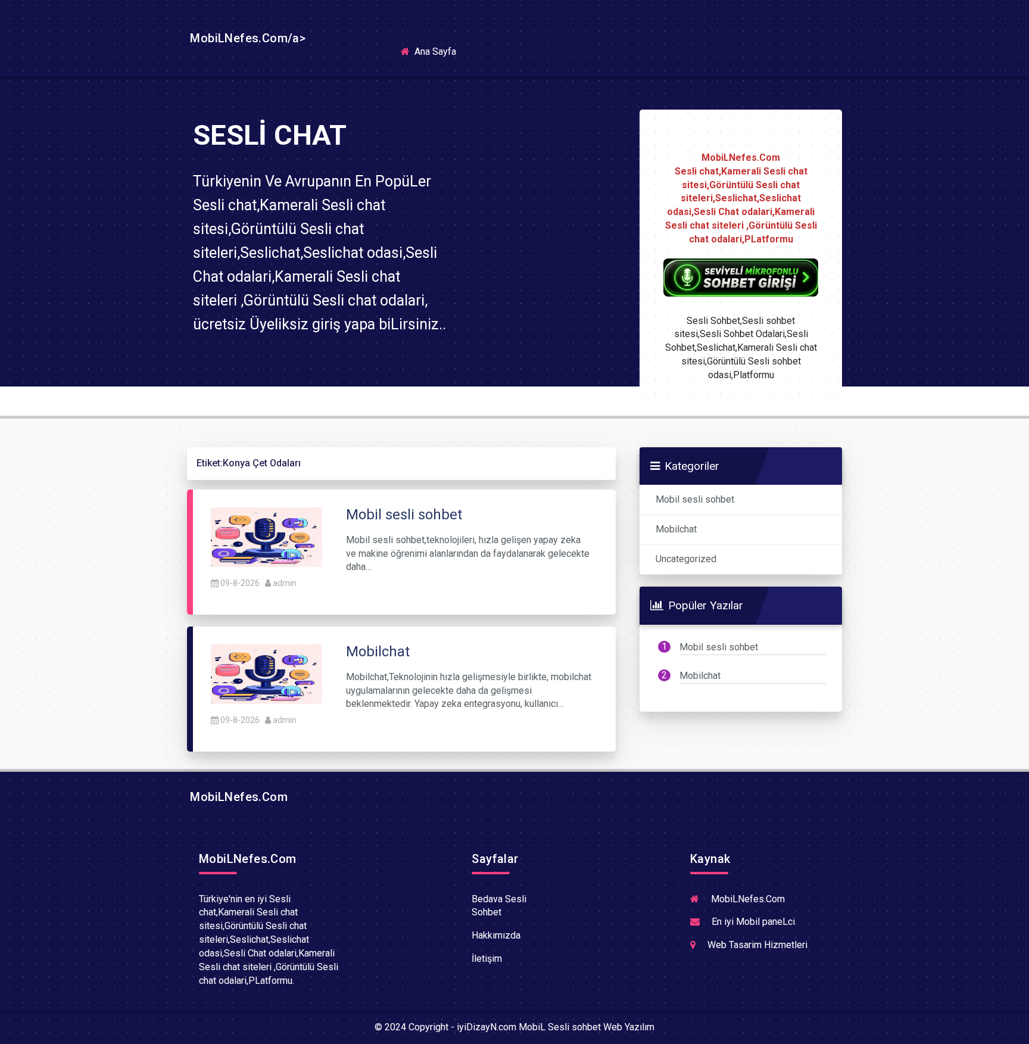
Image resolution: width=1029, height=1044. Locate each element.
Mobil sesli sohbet (695, 499)
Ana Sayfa (439, 51)
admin (285, 583)
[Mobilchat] (266, 673)
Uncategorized (686, 559)
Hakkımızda (496, 935)
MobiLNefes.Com (237, 797)
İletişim (487, 958)
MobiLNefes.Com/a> (246, 38)
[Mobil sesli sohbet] (266, 536)
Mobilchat (676, 529)
